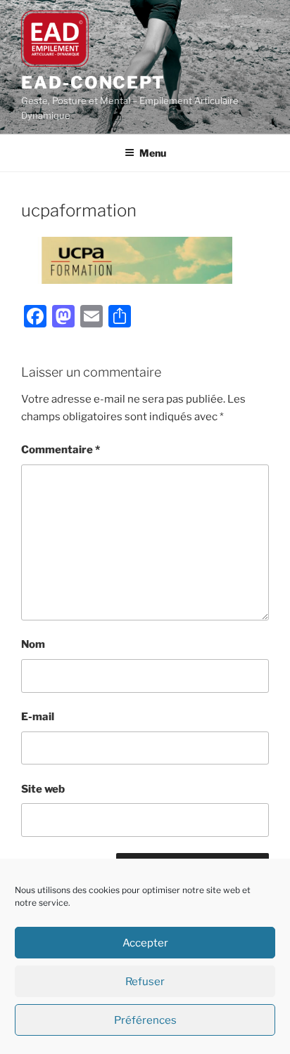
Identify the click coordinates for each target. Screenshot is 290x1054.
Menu (152, 153)
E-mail (37, 716)
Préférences (145, 1020)
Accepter (145, 943)
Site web (43, 789)
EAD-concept (93, 82)
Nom (33, 644)
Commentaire (60, 449)
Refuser (145, 981)
